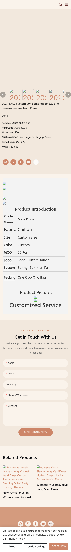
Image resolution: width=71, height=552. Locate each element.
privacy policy (16, 538)
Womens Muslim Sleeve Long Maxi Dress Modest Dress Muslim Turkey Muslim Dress (52, 487)
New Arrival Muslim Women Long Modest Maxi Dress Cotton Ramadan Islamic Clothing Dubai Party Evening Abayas (17, 495)
